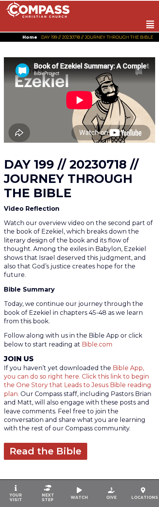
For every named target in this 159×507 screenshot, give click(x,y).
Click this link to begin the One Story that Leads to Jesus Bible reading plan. (77, 385)
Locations (144, 497)
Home (29, 37)
